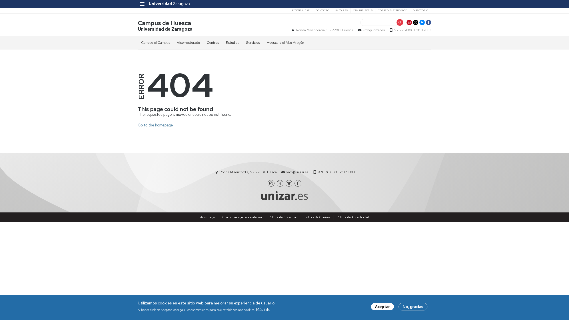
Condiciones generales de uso (242, 217)
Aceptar (382, 306)
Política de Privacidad (283, 217)
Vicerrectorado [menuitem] (188, 42)
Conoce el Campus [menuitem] (155, 42)
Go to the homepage (155, 125)
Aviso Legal (207, 217)
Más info (263, 309)
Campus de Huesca (164, 23)
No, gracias (413, 306)
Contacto (322, 10)
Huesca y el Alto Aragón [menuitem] (285, 42)
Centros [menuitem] (213, 42)
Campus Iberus (363, 10)
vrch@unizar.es (374, 30)
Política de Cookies (317, 217)
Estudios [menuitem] (232, 42)
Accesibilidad (301, 10)
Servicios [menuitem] (253, 42)
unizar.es (341, 10)
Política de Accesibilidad (353, 217)
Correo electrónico (392, 10)
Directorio (420, 10)
